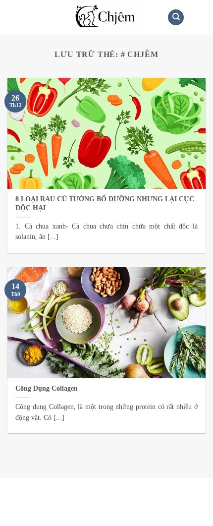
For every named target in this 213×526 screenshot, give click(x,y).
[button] (13, 17)
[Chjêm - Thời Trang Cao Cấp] (106, 17)
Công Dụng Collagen (46, 388)
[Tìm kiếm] (176, 17)
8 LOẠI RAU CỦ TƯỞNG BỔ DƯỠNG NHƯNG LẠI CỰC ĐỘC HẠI (104, 203)
